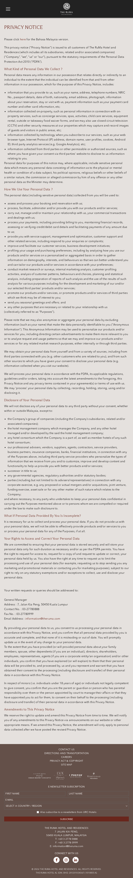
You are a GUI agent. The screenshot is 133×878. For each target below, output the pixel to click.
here (23, 39)
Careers (66, 757)
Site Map (66, 764)
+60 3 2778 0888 (67, 838)
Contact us (67, 749)
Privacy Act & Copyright (66, 760)
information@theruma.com (42, 618)
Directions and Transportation (66, 753)
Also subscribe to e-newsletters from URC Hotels (68, 812)
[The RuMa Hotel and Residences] (66, 4)
